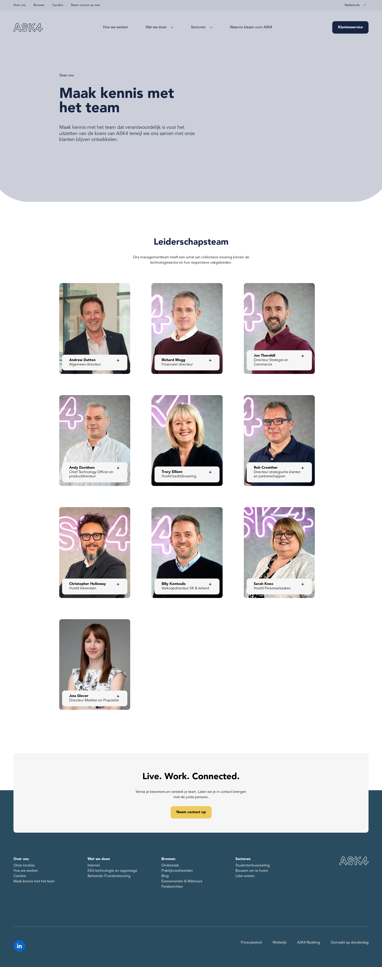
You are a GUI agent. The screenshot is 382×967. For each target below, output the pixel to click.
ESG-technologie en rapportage (112, 871)
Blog (165, 876)
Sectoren (198, 27)
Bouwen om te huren (251, 871)
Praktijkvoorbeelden (177, 871)
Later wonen (245, 876)
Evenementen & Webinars (181, 881)
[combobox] (355, 5)
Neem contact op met (85, 5)
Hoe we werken (115, 27)
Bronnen (39, 5)
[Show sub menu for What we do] (171, 27)
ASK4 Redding (308, 942)
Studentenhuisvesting (252, 865)
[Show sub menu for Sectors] (210, 27)
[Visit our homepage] (28, 27)
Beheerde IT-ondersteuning (109, 876)
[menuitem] (115, 27)
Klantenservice (350, 27)
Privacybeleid (251, 942)
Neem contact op (191, 812)
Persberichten (172, 887)
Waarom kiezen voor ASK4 (251, 27)
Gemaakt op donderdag (350, 942)
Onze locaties (24, 865)
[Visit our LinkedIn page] (19, 946)
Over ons (19, 5)
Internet (94, 865)
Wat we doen (156, 27)
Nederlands (352, 5)
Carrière (57, 5)
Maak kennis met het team (34, 881)
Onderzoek (170, 865)
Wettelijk (279, 942)
